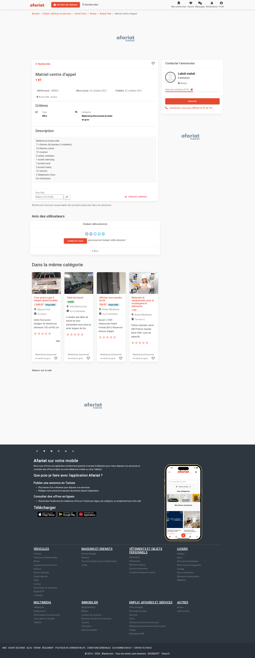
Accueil (35, 13)
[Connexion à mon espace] (153, 63)
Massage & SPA (136, 633)
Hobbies (181, 554)
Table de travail (75, 297)
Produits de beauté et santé (142, 572)
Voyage (180, 569)
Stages (132, 630)
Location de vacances (91, 615)
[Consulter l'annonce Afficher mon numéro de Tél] (111, 282)
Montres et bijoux (137, 565)
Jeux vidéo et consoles (44, 618)
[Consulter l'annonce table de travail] (78, 282)
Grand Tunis (81, 13)
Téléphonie (39, 607)
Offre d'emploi (136, 607)
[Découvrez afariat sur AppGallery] (87, 514)
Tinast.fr (165, 653)
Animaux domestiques (187, 561)
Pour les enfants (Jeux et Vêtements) (99, 561)
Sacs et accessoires (138, 568)
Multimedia (42, 602)
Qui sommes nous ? (122, 648)
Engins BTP (39, 591)
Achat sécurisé (17, 648)
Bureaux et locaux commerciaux (96, 618)
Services (133, 615)
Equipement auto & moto (45, 565)
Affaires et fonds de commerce (144, 622)
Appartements (88, 607)
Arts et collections (185, 572)
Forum (37, 648)
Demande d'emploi (138, 611)
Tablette (37, 622)
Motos (37, 561)
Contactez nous (143, 648)
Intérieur (85, 557)
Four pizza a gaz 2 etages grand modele (45, 299)
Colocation (86, 626)
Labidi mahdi (186, 73)
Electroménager (89, 554)
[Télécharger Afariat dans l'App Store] (46, 514)
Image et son (40, 611)
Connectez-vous (75, 241)
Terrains (85, 622)
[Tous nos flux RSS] (73, 451)
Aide (4, 648)
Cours (132, 618)
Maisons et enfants (96, 549)
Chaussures (134, 561)
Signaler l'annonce (137, 197)
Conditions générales (99, 648)
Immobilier (89, 602)
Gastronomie (183, 611)
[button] (221, 4)
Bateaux (37, 569)
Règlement (48, 648)
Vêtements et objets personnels (145, 550)
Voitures (37, 554)
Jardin (84, 565)
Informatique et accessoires (47, 615)
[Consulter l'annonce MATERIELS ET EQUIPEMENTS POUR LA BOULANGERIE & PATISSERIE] (143, 282)
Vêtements (134, 557)
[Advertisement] (120, 38)
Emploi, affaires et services (57, 13)
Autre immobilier (89, 630)
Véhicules (41, 549)
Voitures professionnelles (45, 557)
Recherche (43, 64)
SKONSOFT (154, 653)
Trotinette (38, 595)
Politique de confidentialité (70, 648)
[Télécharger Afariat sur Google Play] (67, 514)
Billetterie (181, 580)
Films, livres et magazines (189, 565)
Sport (179, 557)
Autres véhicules (41, 572)
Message (192, 101)
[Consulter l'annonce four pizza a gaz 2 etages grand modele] (46, 282)
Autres (182, 602)
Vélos (36, 580)
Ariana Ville (105, 13)
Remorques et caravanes (45, 588)
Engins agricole (41, 576)
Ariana (93, 13)
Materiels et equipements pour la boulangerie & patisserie (143, 302)
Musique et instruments (188, 576)
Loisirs (182, 549)
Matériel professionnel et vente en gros (147, 626)
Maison (84, 611)
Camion (37, 584)
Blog (29, 648)
